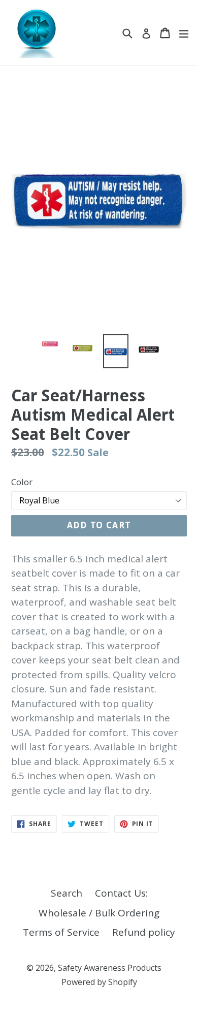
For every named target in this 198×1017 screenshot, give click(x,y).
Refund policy (143, 932)
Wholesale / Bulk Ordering (99, 912)
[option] (49, 344)
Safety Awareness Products (109, 967)
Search (66, 893)
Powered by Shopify (99, 982)
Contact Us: (121, 893)
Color (21, 482)
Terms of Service (61, 932)
